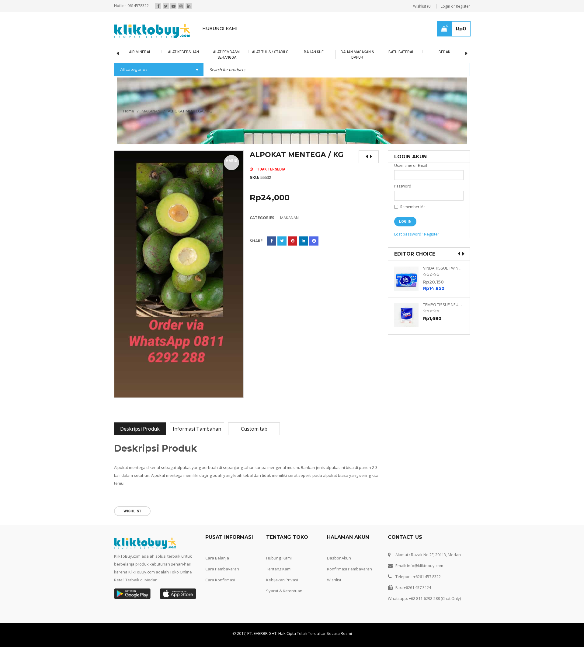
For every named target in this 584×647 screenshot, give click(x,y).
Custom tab (254, 428)
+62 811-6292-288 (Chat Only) (435, 598)
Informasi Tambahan (197, 428)
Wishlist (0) (422, 6)
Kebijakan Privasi (282, 580)
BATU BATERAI (400, 52)
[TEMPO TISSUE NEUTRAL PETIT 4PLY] (408, 315)
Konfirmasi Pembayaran (349, 569)
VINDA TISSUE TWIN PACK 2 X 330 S (443, 268)
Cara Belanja (217, 558)
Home (128, 111)
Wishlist (334, 580)
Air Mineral (140, 52)
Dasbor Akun (339, 558)
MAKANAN (151, 111)
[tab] (140, 428)
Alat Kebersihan (183, 52)
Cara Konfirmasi (220, 580)
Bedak (444, 52)
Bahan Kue (314, 52)
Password (402, 186)
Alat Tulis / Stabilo (270, 52)
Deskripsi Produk (140, 428)
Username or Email (410, 165)
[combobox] (158, 70)
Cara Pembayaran (222, 569)
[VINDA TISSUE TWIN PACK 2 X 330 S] (408, 279)
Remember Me (412, 206)
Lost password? (408, 234)
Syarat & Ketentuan (284, 591)
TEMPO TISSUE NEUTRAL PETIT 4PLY (443, 304)
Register (431, 234)
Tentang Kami (278, 569)
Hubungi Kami (279, 558)
